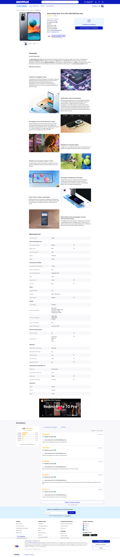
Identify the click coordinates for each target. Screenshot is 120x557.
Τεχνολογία (18, 10)
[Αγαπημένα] (99, 2)
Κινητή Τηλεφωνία (30, 10)
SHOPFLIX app (19, 532)
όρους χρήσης (68, 515)
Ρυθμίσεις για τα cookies (100, 544)
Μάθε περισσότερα (58, 30)
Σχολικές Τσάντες (50, 6)
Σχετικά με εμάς (19, 523)
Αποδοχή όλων (101, 541)
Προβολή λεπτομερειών (29, 554)
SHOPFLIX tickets (63, 535)
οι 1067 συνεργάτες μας (33, 542)
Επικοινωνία (63, 528)
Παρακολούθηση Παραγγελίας (66, 523)
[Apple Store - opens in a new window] (86, 535)
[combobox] (60, 2)
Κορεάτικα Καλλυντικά (34, 6)
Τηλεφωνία (23, 10)
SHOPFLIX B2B (19, 530)
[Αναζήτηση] (42, 2)
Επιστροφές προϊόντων (43, 525)
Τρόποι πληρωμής (42, 528)
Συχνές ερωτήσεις (64, 525)
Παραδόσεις (40, 523)
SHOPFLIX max (63, 533)
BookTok (43, 6)
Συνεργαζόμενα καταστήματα (22, 528)
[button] (103, 2)
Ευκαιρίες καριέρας (20, 525)
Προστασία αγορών (42, 532)
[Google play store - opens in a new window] (94, 535)
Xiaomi (55, 20)
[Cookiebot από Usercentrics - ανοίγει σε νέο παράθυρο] (16, 554)
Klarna (39, 530)
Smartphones (38, 10)
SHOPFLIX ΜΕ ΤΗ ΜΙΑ (64, 537)
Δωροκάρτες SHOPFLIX (43, 537)
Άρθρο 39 (40, 534)
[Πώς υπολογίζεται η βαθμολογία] (34, 444)
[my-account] (96, 2)
